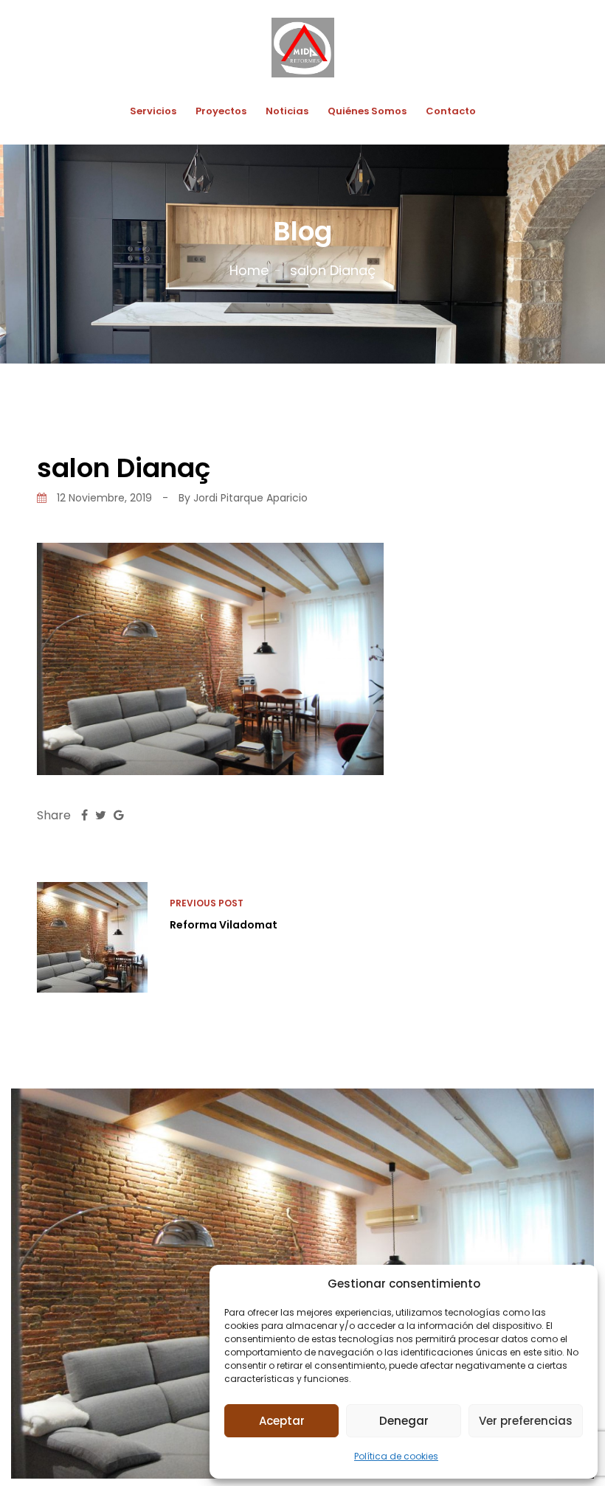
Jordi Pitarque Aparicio (250, 497)
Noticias (287, 111)
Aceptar (282, 1420)
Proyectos (221, 111)
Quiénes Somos (367, 111)
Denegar (404, 1420)
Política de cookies (396, 1456)
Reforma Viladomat (223, 924)
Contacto (451, 111)
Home (249, 270)
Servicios (153, 111)
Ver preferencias (526, 1420)
